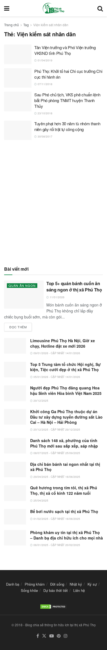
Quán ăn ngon (22, 285)
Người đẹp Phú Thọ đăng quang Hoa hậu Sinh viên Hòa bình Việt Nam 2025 (66, 390)
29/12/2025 (40, 400)
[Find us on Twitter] (44, 636)
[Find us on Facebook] (37, 636)
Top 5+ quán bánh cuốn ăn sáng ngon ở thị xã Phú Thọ (74, 286)
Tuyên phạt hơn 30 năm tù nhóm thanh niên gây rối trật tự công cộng (67, 126)
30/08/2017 (44, 136)
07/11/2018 (44, 84)
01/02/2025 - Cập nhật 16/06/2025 (56, 519)
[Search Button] (100, 8)
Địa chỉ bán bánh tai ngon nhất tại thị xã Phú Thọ (65, 466)
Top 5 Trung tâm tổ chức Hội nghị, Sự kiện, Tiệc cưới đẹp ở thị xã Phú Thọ (65, 367)
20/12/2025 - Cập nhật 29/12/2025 (56, 429)
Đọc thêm (20, 326)
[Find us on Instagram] (65, 636)
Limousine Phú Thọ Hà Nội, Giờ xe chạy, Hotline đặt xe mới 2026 (62, 343)
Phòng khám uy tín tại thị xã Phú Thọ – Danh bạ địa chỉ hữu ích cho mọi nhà (66, 535)
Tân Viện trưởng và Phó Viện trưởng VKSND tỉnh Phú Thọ (65, 50)
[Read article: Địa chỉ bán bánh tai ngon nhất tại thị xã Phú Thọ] (15, 469)
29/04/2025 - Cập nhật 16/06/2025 (56, 477)
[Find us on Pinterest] (59, 636)
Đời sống (57, 584)
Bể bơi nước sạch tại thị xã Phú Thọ (64, 511)
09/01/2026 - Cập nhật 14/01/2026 (56, 353)
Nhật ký (76, 584)
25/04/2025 (40, 500)
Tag (26, 24)
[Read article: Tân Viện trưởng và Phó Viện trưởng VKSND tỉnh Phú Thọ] (18, 54)
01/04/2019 (44, 60)
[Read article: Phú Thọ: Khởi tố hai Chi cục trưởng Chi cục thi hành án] (18, 78)
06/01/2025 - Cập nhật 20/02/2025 (56, 545)
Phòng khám (35, 584)
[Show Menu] (6, 8)
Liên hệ (79, 590)
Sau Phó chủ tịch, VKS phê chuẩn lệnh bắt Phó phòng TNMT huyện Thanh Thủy (67, 100)
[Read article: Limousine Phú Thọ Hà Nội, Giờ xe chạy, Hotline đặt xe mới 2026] (15, 346)
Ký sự (92, 584)
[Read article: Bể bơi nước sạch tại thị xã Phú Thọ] (15, 516)
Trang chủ (11, 24)
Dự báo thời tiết (55, 590)
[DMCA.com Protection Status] (53, 606)
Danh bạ (12, 584)
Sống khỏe (29, 590)
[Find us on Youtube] (51, 636)
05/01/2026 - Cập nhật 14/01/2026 (56, 377)
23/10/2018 (44, 113)
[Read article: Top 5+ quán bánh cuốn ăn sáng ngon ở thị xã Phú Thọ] (24, 295)
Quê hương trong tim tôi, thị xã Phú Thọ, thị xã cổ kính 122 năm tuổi (63, 490)
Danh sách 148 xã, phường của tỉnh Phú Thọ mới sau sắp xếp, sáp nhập (64, 443)
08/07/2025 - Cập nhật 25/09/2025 (56, 453)
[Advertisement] (53, 203)
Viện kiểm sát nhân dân (50, 24)
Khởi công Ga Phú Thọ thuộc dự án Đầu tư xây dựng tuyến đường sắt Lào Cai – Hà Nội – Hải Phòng (66, 417)
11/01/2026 (56, 297)
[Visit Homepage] (53, 8)
